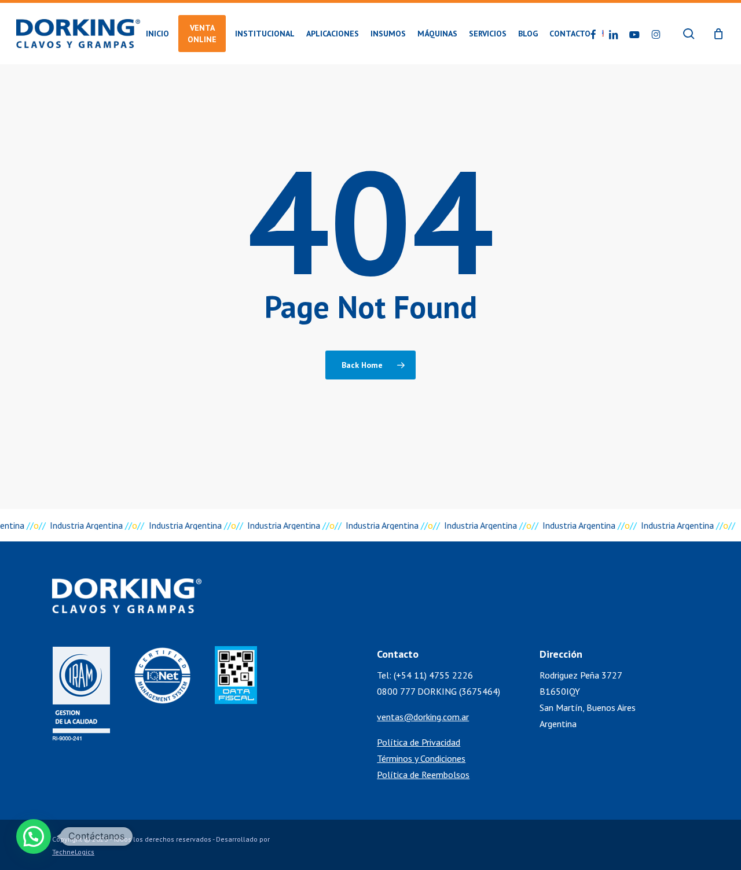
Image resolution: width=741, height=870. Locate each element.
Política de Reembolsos (423, 774)
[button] (33, 836)
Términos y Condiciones (421, 758)
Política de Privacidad (418, 742)
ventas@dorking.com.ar (423, 716)
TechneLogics (73, 851)
